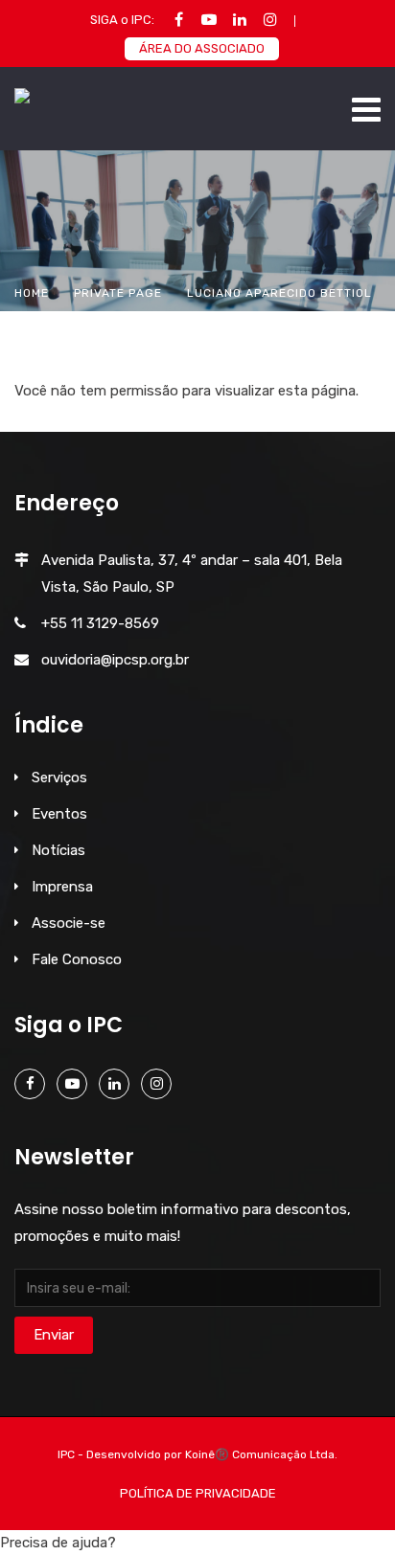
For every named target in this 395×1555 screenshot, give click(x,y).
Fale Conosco (77, 959)
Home (31, 293)
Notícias (58, 850)
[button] (197, 1542)
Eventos (59, 814)
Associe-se (68, 923)
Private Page (118, 293)
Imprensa (62, 886)
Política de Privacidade (198, 1493)
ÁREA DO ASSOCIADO (202, 48)
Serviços (59, 777)
